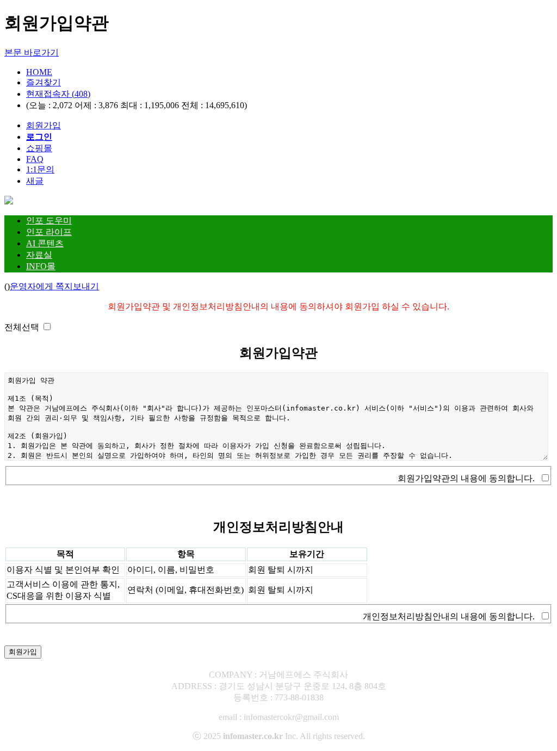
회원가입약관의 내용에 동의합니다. (466, 478)
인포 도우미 (49, 220)
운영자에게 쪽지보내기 (54, 286)
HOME (39, 72)
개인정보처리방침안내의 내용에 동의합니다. (449, 616)
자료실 (39, 254)
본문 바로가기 (31, 52)
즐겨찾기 (43, 82)
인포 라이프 (49, 232)
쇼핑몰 (39, 148)
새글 (35, 180)
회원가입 (43, 125)
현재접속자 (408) (58, 93)
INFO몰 (40, 266)
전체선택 (21, 327)
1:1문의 (40, 169)
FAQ (35, 159)
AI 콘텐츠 (45, 243)
